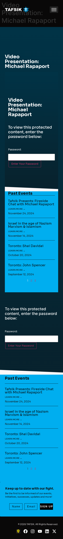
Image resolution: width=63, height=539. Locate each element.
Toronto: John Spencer (27, 265)
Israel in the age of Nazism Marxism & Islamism (30, 225)
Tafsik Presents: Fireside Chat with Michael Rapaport (31, 202)
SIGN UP (46, 506)
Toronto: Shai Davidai (25, 246)
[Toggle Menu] (54, 9)
